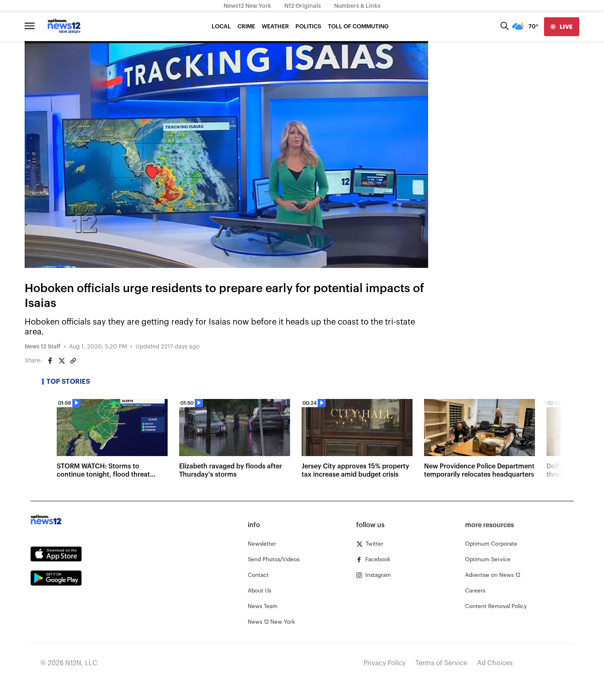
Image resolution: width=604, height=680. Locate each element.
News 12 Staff (42, 347)
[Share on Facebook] (50, 360)
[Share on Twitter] (61, 360)
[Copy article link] (73, 360)
